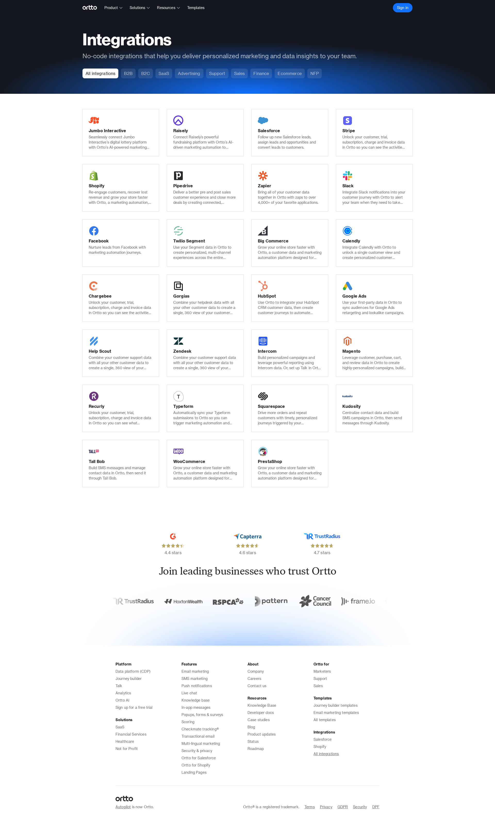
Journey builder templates (336, 705)
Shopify (320, 746)
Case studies (259, 720)
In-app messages (196, 707)
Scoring (188, 722)
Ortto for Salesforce (199, 758)
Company (256, 671)
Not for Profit (127, 748)
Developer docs (261, 712)
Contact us (257, 686)
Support (320, 678)
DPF (376, 807)
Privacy (326, 807)
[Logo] (91, 7)
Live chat (189, 693)
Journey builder (129, 678)
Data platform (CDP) (133, 671)
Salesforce (323, 739)
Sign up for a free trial (134, 707)
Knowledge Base (262, 705)
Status (253, 741)
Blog (251, 727)
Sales (318, 686)
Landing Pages (194, 772)
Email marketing (195, 671)
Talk (119, 686)
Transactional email (198, 736)
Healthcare (125, 741)
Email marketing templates (336, 712)
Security (360, 807)
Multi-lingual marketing (201, 743)
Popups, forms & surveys (202, 714)
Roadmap (256, 748)
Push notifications (197, 686)
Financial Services (131, 734)
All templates (325, 720)
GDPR (342, 807)
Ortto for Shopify (196, 765)
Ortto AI (122, 700)
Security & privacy (197, 750)
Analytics (123, 693)
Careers (254, 678)
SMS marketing (195, 678)
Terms (309, 807)
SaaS (120, 727)
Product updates (262, 734)
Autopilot (123, 807)
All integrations (326, 754)
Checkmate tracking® (200, 729)
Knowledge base (196, 700)
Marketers (322, 671)
